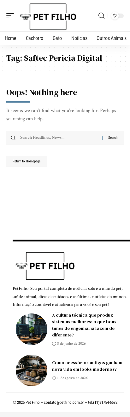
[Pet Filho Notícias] (47, 15)
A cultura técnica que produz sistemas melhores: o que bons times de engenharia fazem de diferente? (84, 325)
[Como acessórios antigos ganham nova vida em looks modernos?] (31, 370)
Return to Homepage (26, 161)
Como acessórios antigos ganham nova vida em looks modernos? (87, 365)
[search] (101, 16)
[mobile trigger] (11, 15)
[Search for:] (58, 138)
